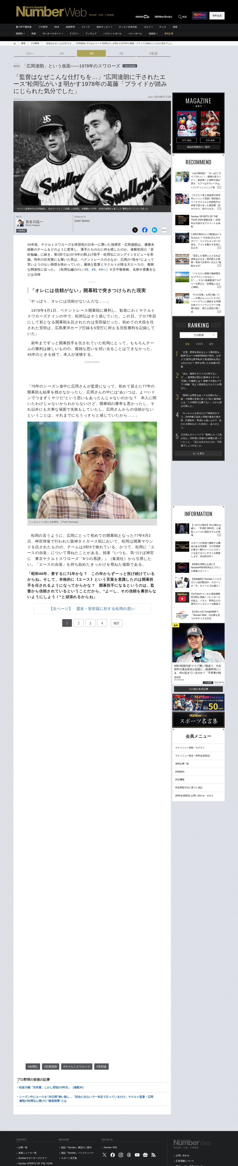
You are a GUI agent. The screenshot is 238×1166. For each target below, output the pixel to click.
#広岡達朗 (50, 1066)
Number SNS (110, 1147)
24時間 (199, 344)
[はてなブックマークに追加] (154, 230)
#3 (93, 269)
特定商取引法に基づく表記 (188, 787)
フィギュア (91, 33)
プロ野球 (43, 27)
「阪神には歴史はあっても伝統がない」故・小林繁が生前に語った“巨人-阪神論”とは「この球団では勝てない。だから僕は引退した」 (201, 400)
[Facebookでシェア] (145, 230)
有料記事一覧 (182, 763)
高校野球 (70, 27)
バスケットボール (112, 33)
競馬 (175, 27)
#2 (86, 269)
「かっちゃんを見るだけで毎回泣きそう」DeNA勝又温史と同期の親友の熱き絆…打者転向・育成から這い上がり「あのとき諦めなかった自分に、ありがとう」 (201, 420)
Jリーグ (86, 27)
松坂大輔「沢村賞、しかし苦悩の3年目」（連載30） (52, 1087)
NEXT (117, 623)
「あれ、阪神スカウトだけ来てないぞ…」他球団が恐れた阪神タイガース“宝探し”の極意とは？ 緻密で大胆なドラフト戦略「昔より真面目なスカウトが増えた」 (201, 380)
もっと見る (198, 453)
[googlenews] (145, 1155)
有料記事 (168, 33)
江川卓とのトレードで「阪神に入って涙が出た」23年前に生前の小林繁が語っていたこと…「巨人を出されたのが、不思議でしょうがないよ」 (201, 440)
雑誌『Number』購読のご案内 (76, 1147)
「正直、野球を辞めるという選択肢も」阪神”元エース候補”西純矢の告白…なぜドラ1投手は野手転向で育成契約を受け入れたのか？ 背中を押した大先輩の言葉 (201, 359)
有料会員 (217, 15)
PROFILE (22, 230)
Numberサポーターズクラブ (32, 1158)
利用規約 (179, 771)
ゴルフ (147, 27)
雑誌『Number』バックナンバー (77, 1153)
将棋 (33, 33)
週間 (211, 344)
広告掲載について (185, 1161)
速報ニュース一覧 (27, 1153)
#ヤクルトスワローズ (76, 1066)
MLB (56, 27)
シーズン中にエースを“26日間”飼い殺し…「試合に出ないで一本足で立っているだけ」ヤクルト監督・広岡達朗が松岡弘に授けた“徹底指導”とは (86, 1098)
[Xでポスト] (135, 230)
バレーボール (135, 33)
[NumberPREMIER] (199, 16)
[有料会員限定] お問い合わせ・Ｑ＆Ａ (194, 795)
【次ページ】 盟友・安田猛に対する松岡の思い (92, 609)
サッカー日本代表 (128, 27)
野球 (23, 43)
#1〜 (30, 53)
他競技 (152, 33)
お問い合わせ (182, 1155)
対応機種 (179, 779)
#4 (62, 53)
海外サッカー (103, 27)
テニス (162, 27)
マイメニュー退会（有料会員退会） (193, 755)
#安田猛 (101, 1066)
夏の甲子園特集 (24, 27)
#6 (121, 53)
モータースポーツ (52, 33)
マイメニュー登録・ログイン (190, 747)
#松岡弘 (33, 1066)
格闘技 (19, 33)
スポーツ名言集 (69, 1158)
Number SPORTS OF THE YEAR (35, 1163)
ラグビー (74, 33)
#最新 (153, 53)
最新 (187, 344)
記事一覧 (23, 1147)
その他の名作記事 (198, 689)
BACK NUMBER (130, 65)
